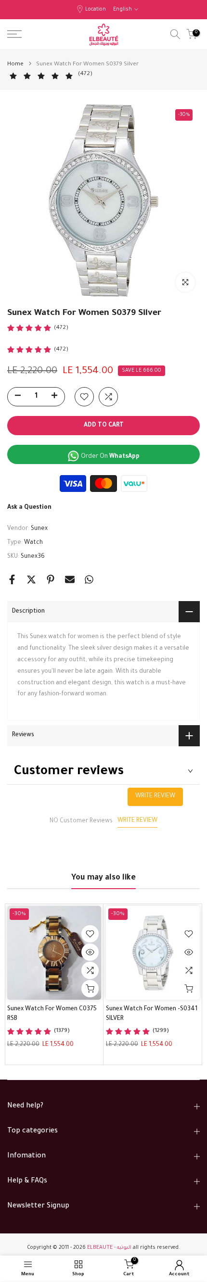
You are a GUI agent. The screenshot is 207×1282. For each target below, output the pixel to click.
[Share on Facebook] (12, 579)
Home (15, 65)
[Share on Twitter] (31, 579)
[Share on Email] (70, 579)
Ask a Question (29, 507)
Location (95, 10)
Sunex (39, 529)
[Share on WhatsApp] (89, 579)
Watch (33, 543)
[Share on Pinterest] (50, 579)
